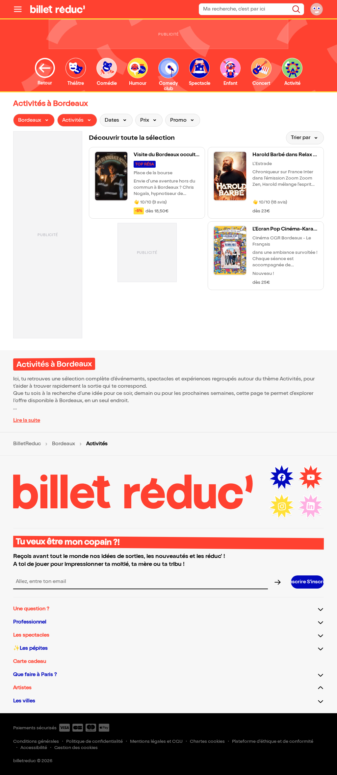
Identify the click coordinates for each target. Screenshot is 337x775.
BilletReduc (27, 444)
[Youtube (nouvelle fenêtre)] (311, 477)
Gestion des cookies (76, 747)
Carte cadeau (29, 661)
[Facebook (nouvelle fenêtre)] (282, 477)
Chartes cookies (207, 741)
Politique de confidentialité (94, 741)
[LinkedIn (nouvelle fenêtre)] (311, 506)
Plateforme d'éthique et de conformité (272, 741)
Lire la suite (26, 420)
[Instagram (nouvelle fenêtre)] (282, 506)
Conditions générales (36, 741)
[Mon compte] (316, 9)
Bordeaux (63, 444)
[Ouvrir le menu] (20, 9)
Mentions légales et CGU (156, 741)
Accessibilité (33, 747)
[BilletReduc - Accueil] (57, 9)
